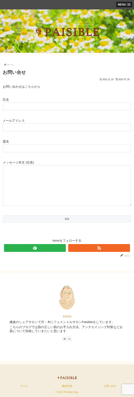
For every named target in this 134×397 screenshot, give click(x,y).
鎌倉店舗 (67, 386)
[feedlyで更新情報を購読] (35, 248)
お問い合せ (110, 386)
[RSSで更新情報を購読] (99, 248)
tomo (67, 316)
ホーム (24, 386)
